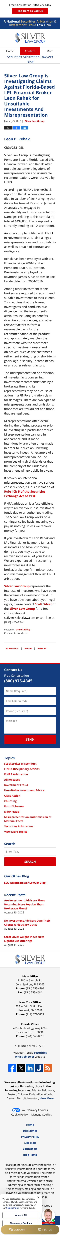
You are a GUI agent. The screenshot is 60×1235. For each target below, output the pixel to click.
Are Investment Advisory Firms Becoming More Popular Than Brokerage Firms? (24, 904)
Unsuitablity (23, 629)
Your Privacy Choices (35, 1110)
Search (30, 862)
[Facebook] (12, 1068)
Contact (30, 51)
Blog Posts (30, 1155)
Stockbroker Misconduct (20, 763)
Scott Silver (43, 604)
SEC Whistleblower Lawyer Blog (25, 883)
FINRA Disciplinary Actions (22, 769)
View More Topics (15, 832)
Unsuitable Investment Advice (24, 790)
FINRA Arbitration (16, 774)
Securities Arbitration (18, 826)
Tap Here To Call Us (30, 11)
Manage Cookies (41, 1114)
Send (30, 739)
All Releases (12, 779)
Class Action (12, 795)
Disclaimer (30, 1131)
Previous (12, 648)
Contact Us (30, 1149)
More (50, 51)
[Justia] (39, 1068)
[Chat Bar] (30, 1230)
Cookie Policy (19, 1114)
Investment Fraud (16, 785)
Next (42, 648)
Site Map (30, 1143)
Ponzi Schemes (14, 806)
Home (10, 51)
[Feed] (48, 1068)
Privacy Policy (30, 1137)
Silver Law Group (17, 586)
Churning (10, 801)
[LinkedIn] (30, 1068)
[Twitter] (21, 1068)
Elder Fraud (11, 811)
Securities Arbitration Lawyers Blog (30, 38)
